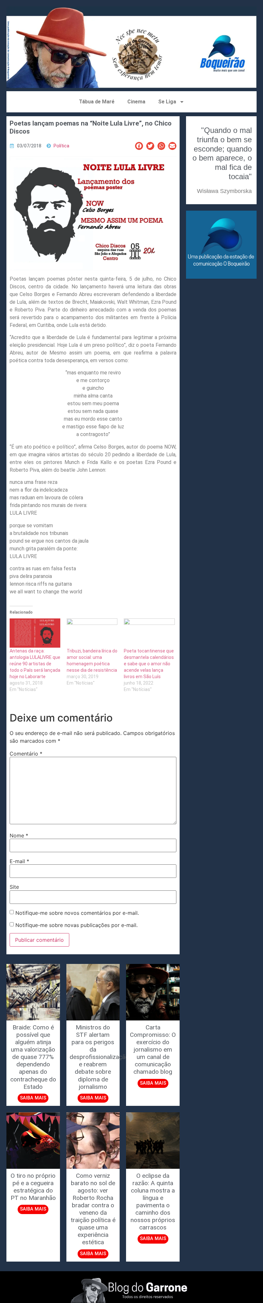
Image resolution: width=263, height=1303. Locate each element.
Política (61, 146)
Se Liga (167, 102)
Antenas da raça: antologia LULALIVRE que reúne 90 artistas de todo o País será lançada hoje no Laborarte (35, 663)
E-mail (19, 861)
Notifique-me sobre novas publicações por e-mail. (76, 925)
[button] (139, 146)
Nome (19, 835)
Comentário (26, 753)
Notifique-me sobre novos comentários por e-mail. (77, 912)
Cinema (136, 102)
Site (14, 886)
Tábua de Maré (97, 102)
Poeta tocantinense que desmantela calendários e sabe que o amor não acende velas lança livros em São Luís (149, 663)
